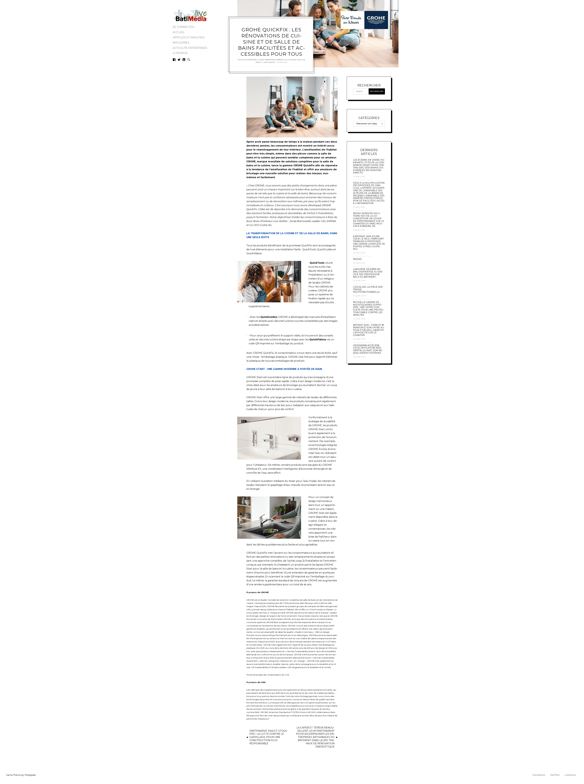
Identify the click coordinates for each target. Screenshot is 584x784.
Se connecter (183, 27)
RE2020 (357, 259)
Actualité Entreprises (190, 48)
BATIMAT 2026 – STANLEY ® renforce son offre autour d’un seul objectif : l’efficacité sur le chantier (369, 330)
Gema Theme (13, 775)
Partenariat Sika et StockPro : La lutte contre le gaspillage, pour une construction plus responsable (268, 737)
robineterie (270, 60)
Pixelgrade (30, 775)
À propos (180, 53)
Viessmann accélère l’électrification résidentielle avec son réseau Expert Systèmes (368, 349)
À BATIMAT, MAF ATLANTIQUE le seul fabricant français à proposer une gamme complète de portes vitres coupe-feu (369, 242)
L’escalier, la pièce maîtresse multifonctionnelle (368, 289)
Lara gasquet (269, 62)
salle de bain (290, 60)
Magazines (181, 42)
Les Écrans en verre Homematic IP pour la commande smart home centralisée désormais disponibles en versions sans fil (369, 166)
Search (188, 59)
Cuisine (261, 60)
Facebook (538, 775)
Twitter (555, 775)
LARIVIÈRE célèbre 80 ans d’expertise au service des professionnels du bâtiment (368, 273)
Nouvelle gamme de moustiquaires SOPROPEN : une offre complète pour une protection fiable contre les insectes (368, 308)
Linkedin (570, 775)
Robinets (280, 60)
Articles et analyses (189, 37)
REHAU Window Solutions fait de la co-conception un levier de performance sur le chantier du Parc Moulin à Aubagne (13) (368, 219)
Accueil (179, 32)
